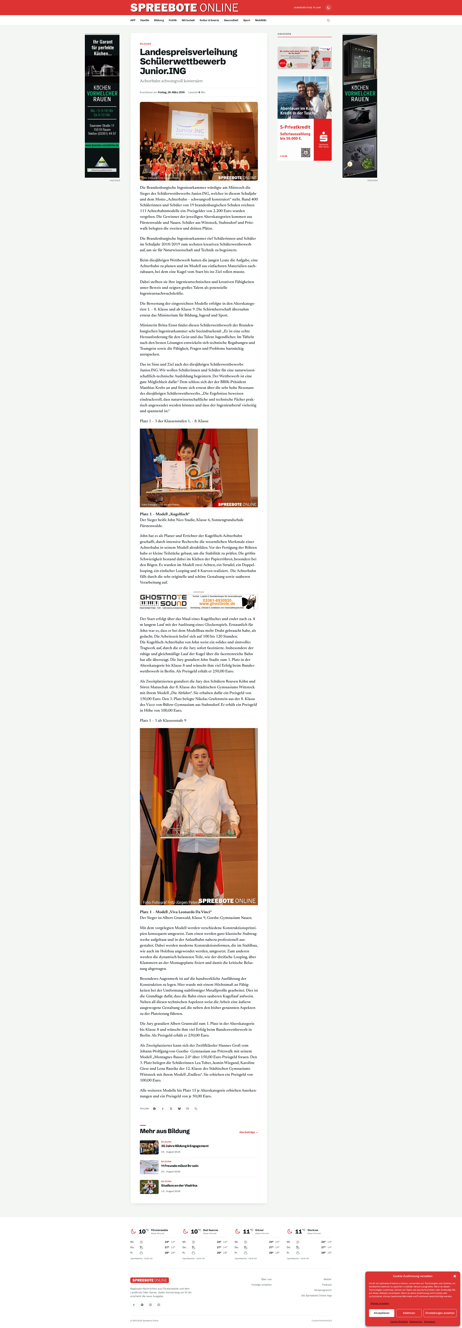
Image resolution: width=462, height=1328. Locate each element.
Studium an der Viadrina (179, 1185)
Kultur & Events (209, 20)
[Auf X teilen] (171, 1108)
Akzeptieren (382, 1313)
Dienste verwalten (380, 1303)
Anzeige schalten (261, 1284)
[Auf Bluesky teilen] (179, 1108)
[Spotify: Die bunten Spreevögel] (142, 1304)
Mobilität (260, 20)
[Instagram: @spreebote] (150, 1304)
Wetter (328, 1279)
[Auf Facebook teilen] (162, 1108)
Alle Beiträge (247, 1132)
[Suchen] (328, 20)
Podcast (327, 1284)
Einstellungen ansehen (440, 1313)
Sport (246, 20)
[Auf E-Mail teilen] (187, 1108)
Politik (173, 20)
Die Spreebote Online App (316, 1295)
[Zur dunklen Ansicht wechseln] (328, 7)
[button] (455, 1276)
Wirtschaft (188, 20)
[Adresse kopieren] (196, 1108)
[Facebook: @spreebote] (133, 1304)
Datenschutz (416, 1321)
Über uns (266, 1279)
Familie (144, 20)
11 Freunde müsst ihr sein (179, 1166)
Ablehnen (409, 1313)
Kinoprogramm (323, 1290)
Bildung (159, 20)
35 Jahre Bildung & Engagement (184, 1146)
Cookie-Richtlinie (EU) (322, 1320)
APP (132, 20)
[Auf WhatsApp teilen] (154, 1108)
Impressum (429, 1321)
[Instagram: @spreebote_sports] (158, 1304)
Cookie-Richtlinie (399, 1321)
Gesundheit (231, 20)
